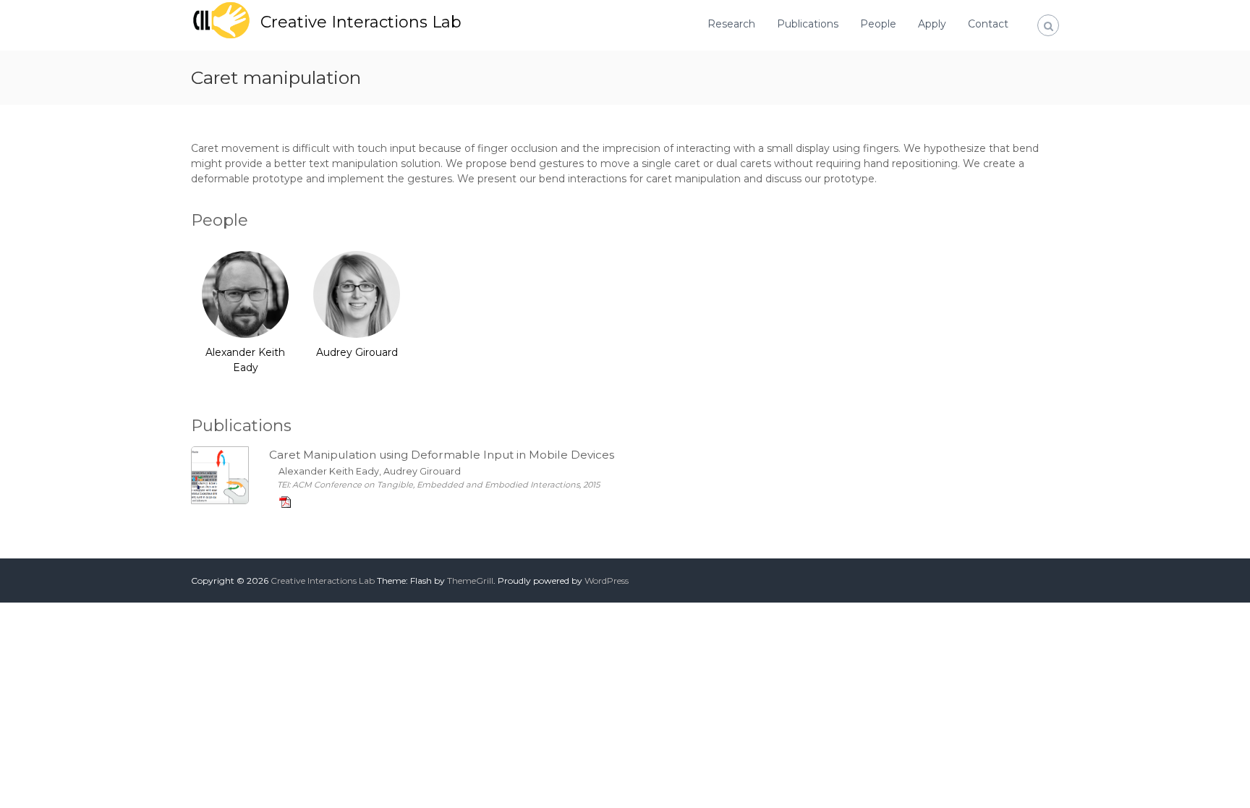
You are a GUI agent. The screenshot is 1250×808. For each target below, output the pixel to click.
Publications (807, 23)
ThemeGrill (470, 580)
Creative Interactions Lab (361, 22)
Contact (988, 23)
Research (731, 23)
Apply (932, 23)
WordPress (606, 580)
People (878, 23)
